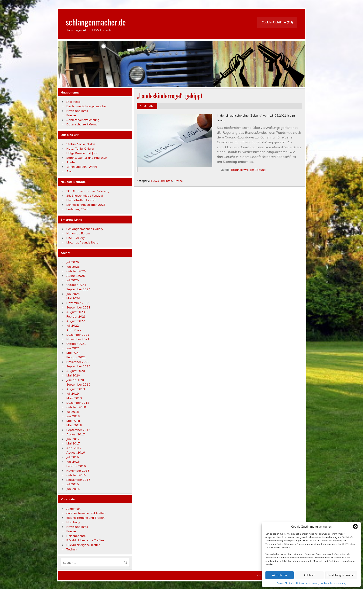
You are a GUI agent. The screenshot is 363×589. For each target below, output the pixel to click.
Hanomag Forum (78, 233)
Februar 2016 (76, 466)
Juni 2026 (73, 266)
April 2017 (73, 448)
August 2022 (75, 321)
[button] (355, 526)
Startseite (73, 102)
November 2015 (77, 470)
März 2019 (74, 398)
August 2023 (75, 312)
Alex (69, 171)
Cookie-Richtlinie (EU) (277, 22)
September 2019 (78, 384)
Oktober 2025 (76, 271)
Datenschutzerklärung (307, 583)
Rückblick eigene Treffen (83, 545)
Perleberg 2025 (77, 209)
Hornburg (73, 522)
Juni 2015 (73, 489)
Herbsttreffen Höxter (81, 200)
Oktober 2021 (76, 344)
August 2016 (75, 452)
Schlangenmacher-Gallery (84, 229)
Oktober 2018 (76, 407)
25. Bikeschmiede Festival (84, 195)
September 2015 (78, 480)
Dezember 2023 (77, 303)
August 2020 (75, 371)
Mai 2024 (73, 298)
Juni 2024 (73, 294)
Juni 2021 (73, 348)
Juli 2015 (72, 484)
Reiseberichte (76, 536)
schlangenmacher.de (96, 22)
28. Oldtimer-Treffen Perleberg (87, 191)
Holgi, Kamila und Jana (82, 153)
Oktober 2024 (76, 285)
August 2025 (75, 275)
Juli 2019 (72, 393)
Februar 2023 (76, 316)
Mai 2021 (73, 353)
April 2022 (73, 330)
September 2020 (78, 366)
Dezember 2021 (77, 334)
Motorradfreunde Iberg (82, 242)
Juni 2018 (73, 416)
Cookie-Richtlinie (285, 583)
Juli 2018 (72, 412)
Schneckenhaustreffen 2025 (86, 204)
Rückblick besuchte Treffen (85, 540)
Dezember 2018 (77, 402)
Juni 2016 (73, 461)
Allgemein (73, 508)
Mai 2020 (73, 375)
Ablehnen (309, 575)
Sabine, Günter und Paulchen (86, 157)
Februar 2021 (76, 357)
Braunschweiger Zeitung (248, 170)
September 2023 (78, 307)
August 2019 (75, 389)
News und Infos (161, 181)
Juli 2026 (72, 262)
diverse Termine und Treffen (85, 513)
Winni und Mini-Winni (81, 167)
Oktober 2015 (76, 475)
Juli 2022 (72, 325)
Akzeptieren (279, 575)
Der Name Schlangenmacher (86, 106)
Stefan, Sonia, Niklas (80, 144)
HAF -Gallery (75, 238)
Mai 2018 (73, 421)
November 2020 (77, 362)
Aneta (70, 162)
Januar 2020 (75, 380)
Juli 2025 (72, 280)
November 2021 (77, 339)
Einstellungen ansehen (341, 575)
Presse (178, 181)
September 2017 (78, 430)
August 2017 (75, 434)
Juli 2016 (72, 457)
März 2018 (74, 425)
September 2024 (78, 289)
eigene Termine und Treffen (85, 517)
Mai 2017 (73, 443)
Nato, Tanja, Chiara (80, 148)
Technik (71, 549)
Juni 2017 (73, 439)
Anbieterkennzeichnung (333, 583)
